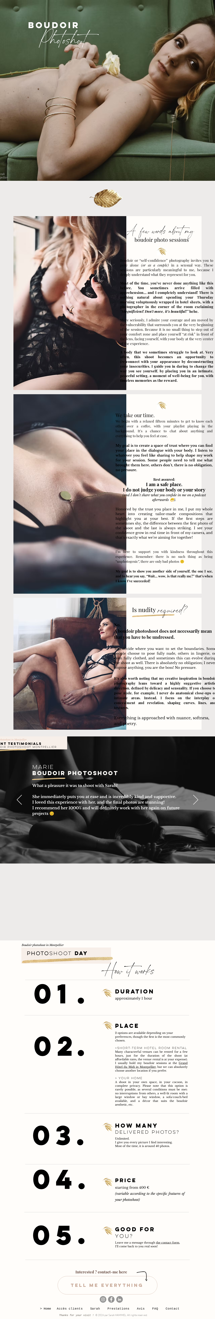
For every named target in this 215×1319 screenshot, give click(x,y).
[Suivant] (195, 800)
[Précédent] (19, 800)
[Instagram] (103, 1299)
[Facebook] (111, 1299)
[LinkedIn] (119, 1299)
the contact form (167, 1242)
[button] (118, 1308)
